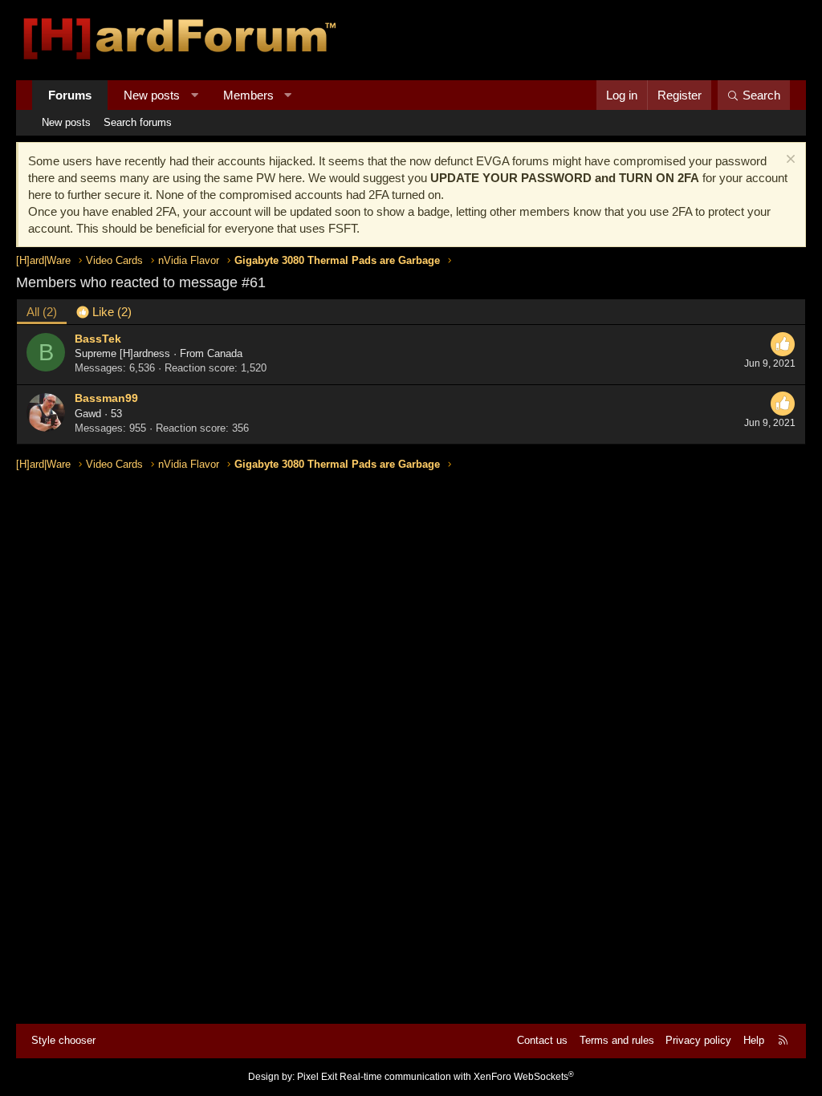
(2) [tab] (41, 312)
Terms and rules (617, 1040)
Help (753, 1040)
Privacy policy (698, 1040)
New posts (152, 95)
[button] (194, 95)
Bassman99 (106, 398)
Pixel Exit (317, 1076)
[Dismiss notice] (789, 160)
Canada (224, 353)
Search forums (138, 122)
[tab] (104, 311)
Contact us (542, 1040)
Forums (70, 95)
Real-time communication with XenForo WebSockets (457, 1076)
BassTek (98, 338)
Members (248, 95)
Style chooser (63, 1040)
